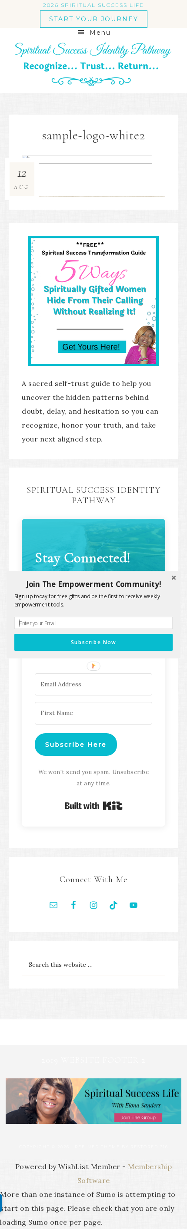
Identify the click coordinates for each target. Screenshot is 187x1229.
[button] (93, 584)
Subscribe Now (93, 642)
